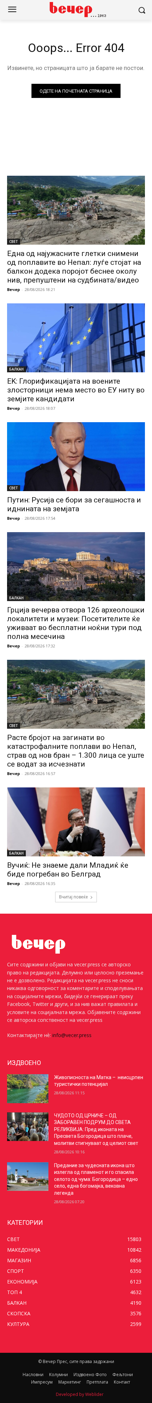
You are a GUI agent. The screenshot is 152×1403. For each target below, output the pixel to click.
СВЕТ (13, 241)
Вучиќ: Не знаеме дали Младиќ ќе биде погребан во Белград (67, 869)
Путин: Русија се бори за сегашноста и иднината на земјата (74, 504)
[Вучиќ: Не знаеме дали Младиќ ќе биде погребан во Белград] (76, 821)
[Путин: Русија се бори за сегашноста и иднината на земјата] (76, 456)
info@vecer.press (72, 1035)
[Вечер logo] (76, 9)
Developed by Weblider (80, 1394)
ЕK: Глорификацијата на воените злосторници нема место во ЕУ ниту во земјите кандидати (76, 390)
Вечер (13, 289)
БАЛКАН (16, 369)
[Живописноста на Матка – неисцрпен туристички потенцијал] (27, 1088)
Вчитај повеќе (73, 897)
